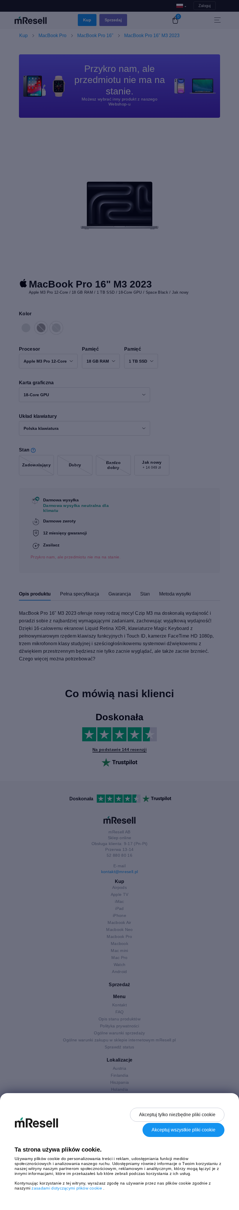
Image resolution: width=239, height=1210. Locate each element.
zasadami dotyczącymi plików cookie (67, 1188)
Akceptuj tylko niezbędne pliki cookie (177, 1114)
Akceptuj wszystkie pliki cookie (183, 1129)
